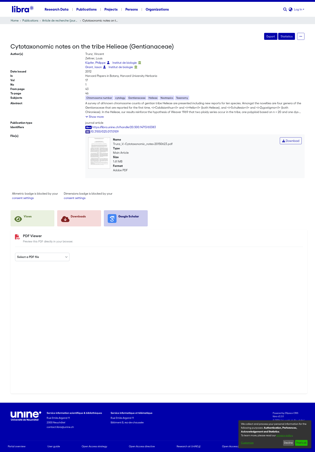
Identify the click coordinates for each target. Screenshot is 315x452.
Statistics (287, 36)
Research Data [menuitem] (57, 9)
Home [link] (15, 20)
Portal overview (17, 446)
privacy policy (284, 435)
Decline (288, 442)
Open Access (229, 446)
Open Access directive (142, 446)
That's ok (301, 442)
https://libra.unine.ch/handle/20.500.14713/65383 (124, 127)
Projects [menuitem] (111, 9)
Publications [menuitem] (86, 9)
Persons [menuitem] (131, 9)
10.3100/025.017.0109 (105, 131)
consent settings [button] (23, 198)
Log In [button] (298, 9)
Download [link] (292, 140)
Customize (247, 442)
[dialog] (274, 434)
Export (271, 36)
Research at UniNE (187, 446)
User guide (53, 446)
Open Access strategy (94, 446)
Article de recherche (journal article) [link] (60, 20)
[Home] (23, 9)
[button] (285, 9)
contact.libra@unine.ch (60, 427)
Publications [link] (30, 20)
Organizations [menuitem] (157, 9)
